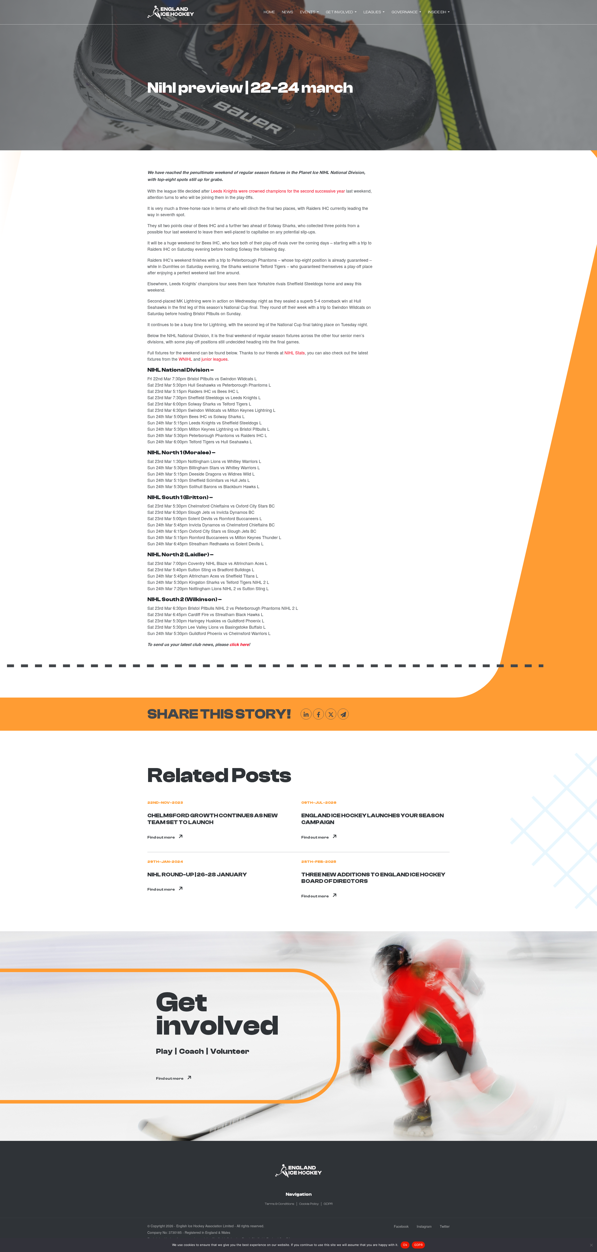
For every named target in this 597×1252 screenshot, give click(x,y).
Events (308, 12)
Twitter (445, 1226)
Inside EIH (437, 12)
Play (164, 1051)
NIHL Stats (295, 352)
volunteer (229, 1051)
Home (269, 12)
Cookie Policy (309, 1204)
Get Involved (340, 12)
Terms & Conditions (279, 1204)
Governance (405, 12)
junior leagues (214, 359)
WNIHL (185, 359)
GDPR (328, 1204)
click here (239, 645)
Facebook (401, 1226)
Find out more (161, 837)
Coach (191, 1051)
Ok (405, 1245)
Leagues (373, 12)
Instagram (424, 1226)
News (287, 12)
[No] (591, 1245)
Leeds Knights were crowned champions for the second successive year (278, 191)
